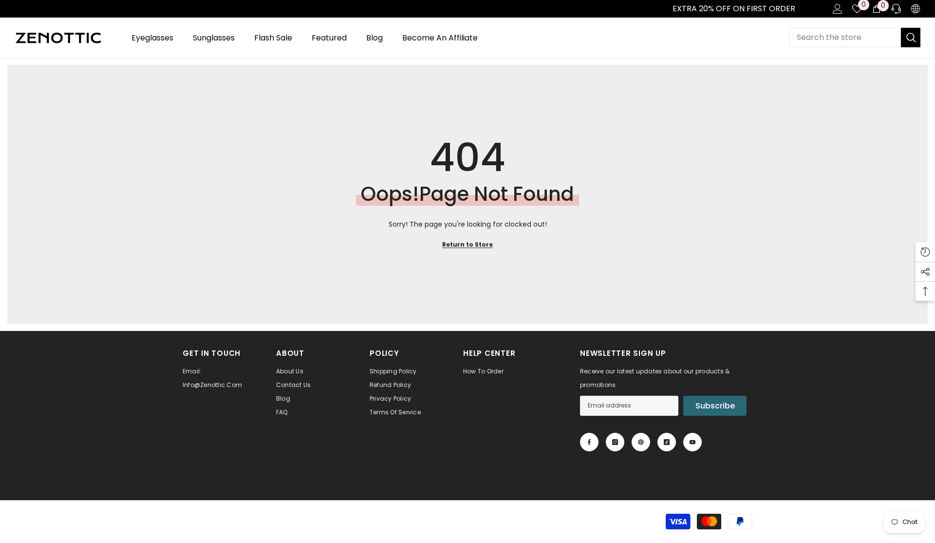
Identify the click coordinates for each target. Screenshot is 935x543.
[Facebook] (589, 442)
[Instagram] (615, 442)
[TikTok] (666, 442)
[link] (10, 9)
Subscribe (715, 405)
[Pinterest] (641, 442)
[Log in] (837, 9)
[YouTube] (692, 442)
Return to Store (467, 244)
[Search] (854, 37)
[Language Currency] (915, 9)
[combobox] (845, 37)
